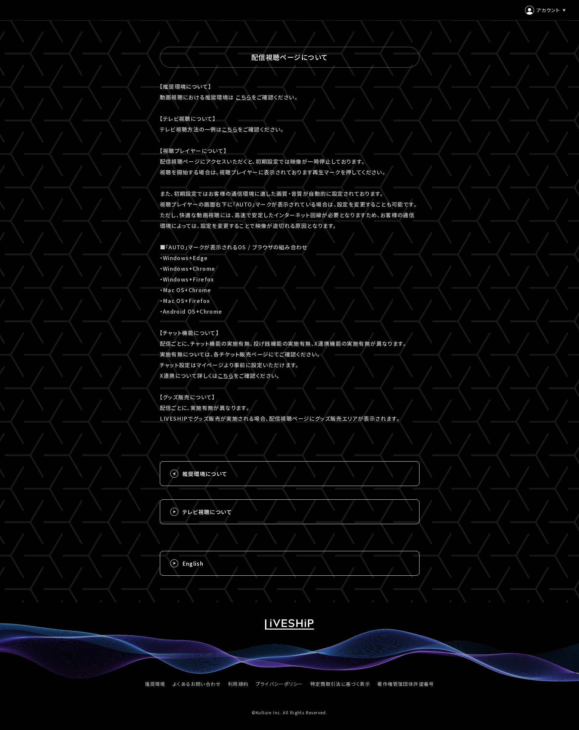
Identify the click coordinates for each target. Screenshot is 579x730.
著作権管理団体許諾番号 (405, 683)
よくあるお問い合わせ (197, 683)
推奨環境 (155, 683)
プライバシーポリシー (279, 683)
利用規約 (238, 683)
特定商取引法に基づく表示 (340, 683)
